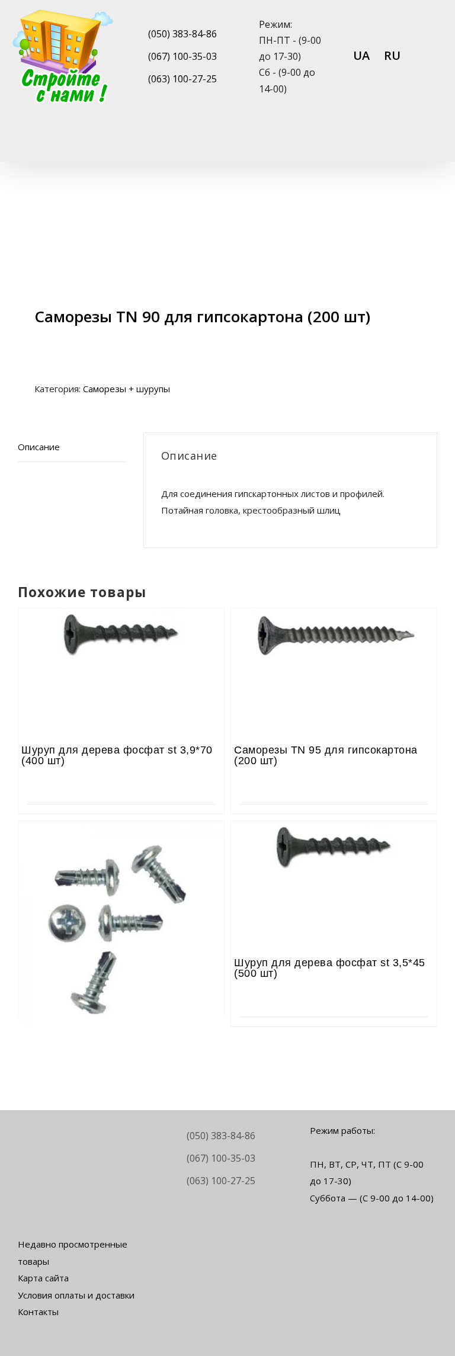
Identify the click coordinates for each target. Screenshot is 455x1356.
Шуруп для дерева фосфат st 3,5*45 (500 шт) (329, 968)
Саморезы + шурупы (126, 389)
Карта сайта (43, 1278)
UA (361, 55)
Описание (39, 447)
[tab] (72, 447)
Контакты (38, 1311)
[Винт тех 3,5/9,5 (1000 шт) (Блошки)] (121, 853)
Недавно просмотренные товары (72, 1252)
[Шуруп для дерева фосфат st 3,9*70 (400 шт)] (121, 641)
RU (392, 55)
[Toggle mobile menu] (432, 143)
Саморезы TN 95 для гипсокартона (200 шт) (326, 755)
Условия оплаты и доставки (76, 1295)
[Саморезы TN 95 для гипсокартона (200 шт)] (334, 641)
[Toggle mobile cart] (390, 143)
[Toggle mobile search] (411, 143)
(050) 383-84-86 (182, 33)
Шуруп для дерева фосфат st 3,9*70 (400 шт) (117, 755)
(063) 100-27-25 (182, 78)
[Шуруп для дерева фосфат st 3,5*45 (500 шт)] (334, 853)
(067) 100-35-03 (182, 56)
